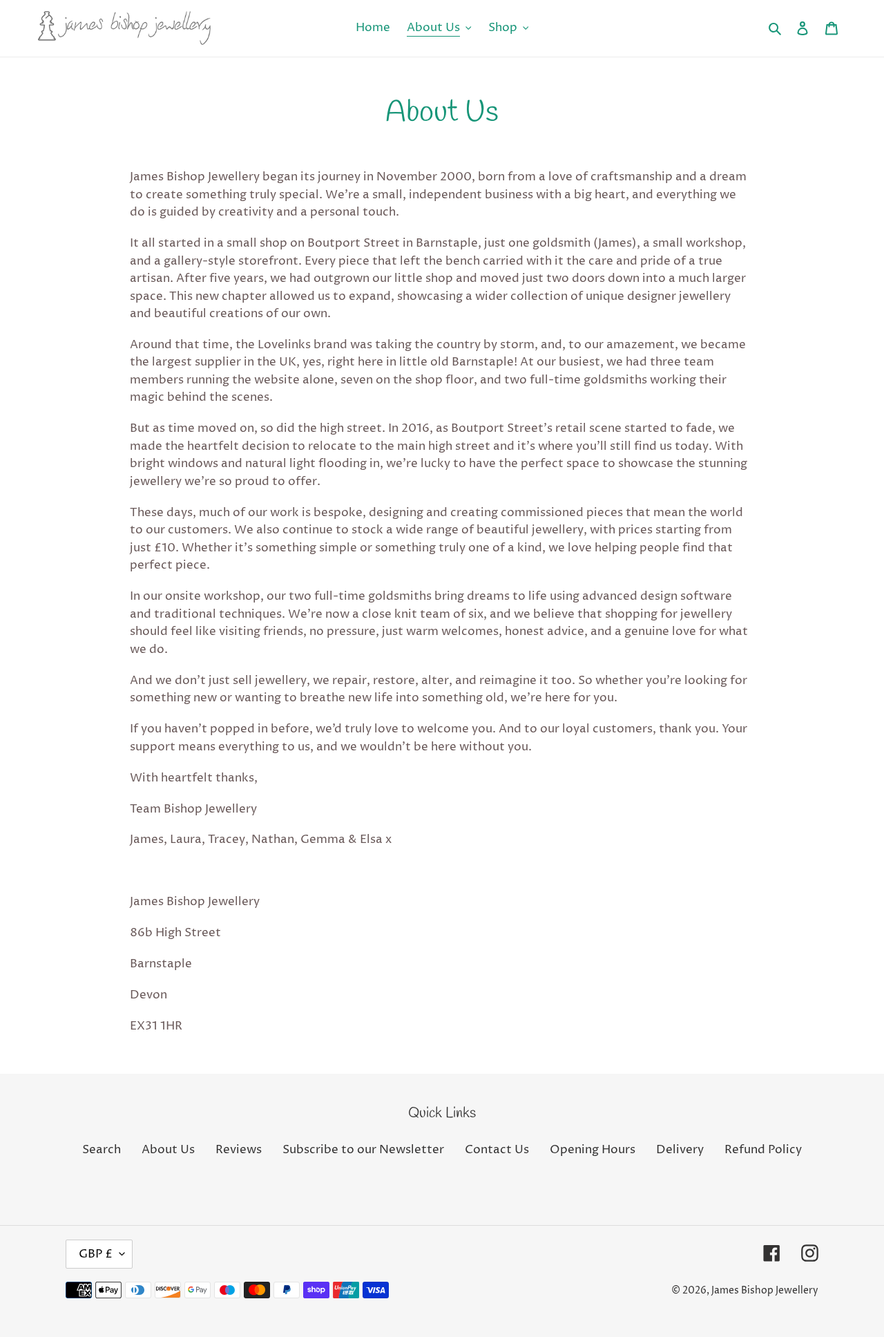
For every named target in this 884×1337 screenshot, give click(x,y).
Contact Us (497, 1149)
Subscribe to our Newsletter (363, 1149)
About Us (168, 1149)
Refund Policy (763, 1149)
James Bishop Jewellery (764, 1290)
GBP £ (96, 1254)
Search (101, 1149)
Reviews (238, 1149)
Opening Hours (592, 1149)
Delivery (680, 1149)
